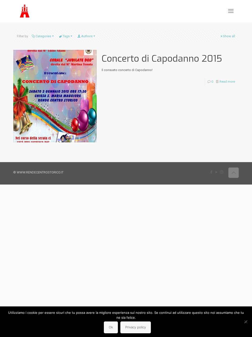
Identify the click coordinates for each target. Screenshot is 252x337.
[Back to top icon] (233, 173)
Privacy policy (135, 327)
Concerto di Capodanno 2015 (162, 59)
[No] (245, 321)
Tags (66, 36)
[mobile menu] (231, 11)
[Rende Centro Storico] (25, 11)
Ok (111, 327)
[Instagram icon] (221, 172)
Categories (43, 36)
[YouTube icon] (216, 172)
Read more (227, 81)
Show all (229, 36)
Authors (87, 36)
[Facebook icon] (211, 172)
